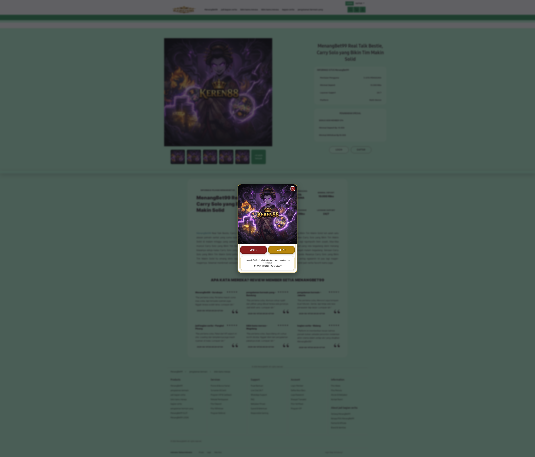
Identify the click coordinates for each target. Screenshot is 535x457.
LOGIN (253, 250)
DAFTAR (281, 250)
